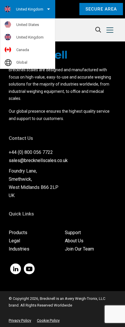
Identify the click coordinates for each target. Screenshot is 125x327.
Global (21, 62)
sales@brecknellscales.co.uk (38, 160)
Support (73, 232)
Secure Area (101, 9)
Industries (19, 249)
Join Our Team (79, 249)
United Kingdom (30, 37)
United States (27, 24)
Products (18, 232)
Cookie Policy (48, 320)
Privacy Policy (20, 320)
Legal (14, 240)
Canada (22, 50)
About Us (74, 240)
